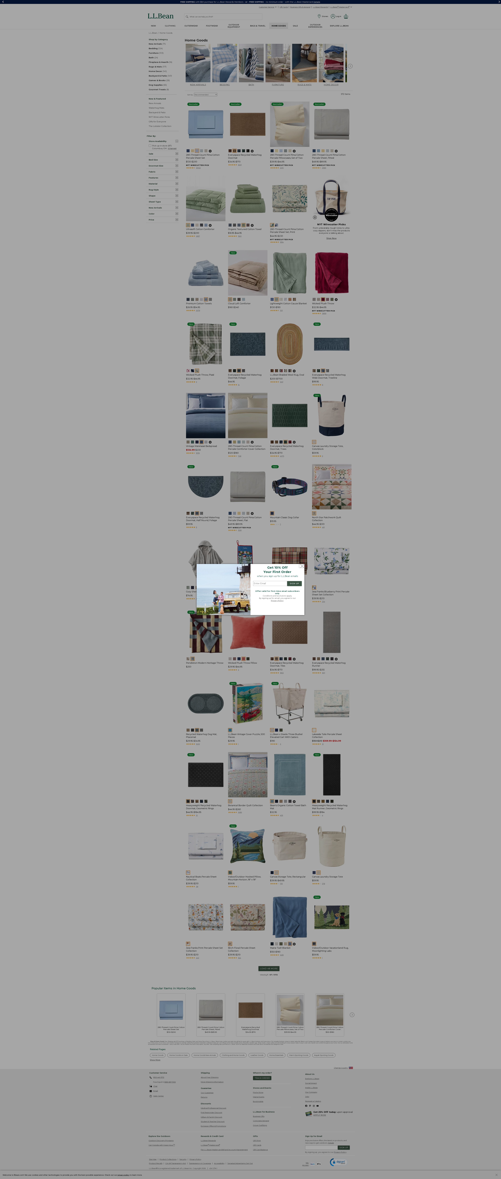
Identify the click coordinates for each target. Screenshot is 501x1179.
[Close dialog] (301, 566)
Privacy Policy (277, 601)
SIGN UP (294, 583)
